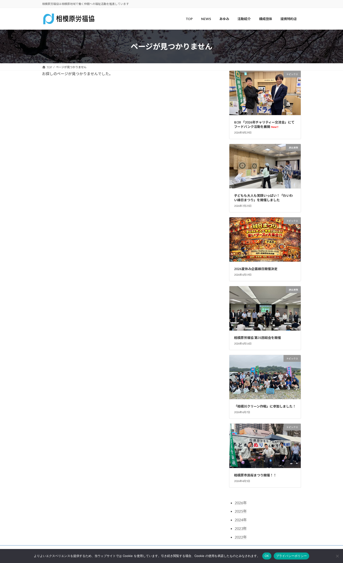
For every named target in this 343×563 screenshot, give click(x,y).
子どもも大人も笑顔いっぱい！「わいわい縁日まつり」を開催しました (263, 198)
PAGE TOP (331, 541)
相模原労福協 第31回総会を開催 (257, 338)
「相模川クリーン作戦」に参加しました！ (265, 406)
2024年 (241, 520)
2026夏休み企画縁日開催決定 (255, 269)
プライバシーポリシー (291, 556)
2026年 (241, 502)
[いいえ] (337, 556)
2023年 (241, 528)
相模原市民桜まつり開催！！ (255, 475)
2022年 (241, 537)
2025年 (241, 511)
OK (267, 556)
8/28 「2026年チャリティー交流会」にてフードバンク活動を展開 (264, 124)
